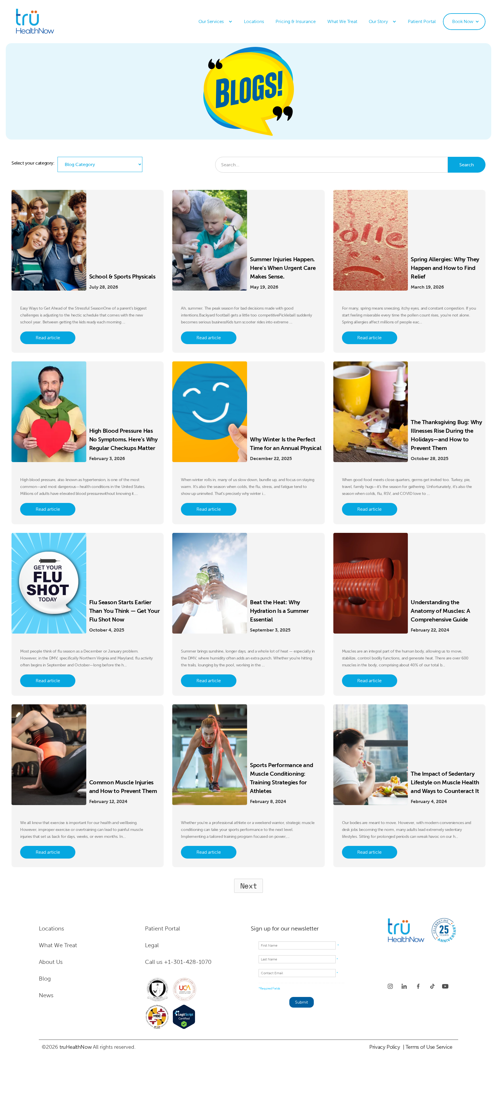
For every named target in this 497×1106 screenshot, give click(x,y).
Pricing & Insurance (296, 21)
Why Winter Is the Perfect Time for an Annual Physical (285, 443)
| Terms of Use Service (427, 1047)
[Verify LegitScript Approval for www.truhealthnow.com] (184, 1016)
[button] (215, 21)
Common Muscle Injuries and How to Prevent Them (123, 786)
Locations (254, 21)
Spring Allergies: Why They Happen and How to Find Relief (445, 268)
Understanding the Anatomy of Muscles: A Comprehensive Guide (440, 611)
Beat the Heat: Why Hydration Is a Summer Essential (279, 611)
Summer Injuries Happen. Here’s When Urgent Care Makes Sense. (283, 268)
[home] (48, 21)
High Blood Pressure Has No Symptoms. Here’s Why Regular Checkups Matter (123, 439)
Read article (48, 337)
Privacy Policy (384, 1047)
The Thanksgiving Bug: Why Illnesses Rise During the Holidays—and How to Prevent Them (446, 435)
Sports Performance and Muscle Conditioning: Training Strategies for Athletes (281, 778)
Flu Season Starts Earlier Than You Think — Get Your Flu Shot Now (124, 611)
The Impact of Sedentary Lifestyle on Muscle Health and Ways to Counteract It (445, 782)
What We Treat (342, 21)
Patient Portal (422, 21)
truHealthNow (75, 1047)
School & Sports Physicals (122, 276)
